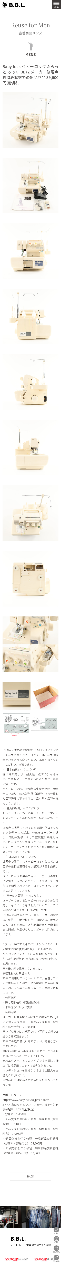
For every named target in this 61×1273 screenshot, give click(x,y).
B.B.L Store (56, 1230)
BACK (30, 1176)
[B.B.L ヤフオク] (44, 1261)
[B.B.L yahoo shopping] (16, 1261)
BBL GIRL (56, 1258)
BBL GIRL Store (56, 1249)
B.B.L (13, 5)
